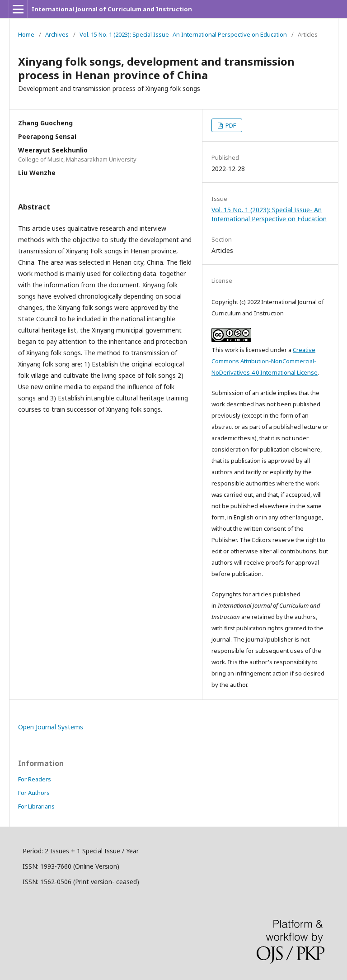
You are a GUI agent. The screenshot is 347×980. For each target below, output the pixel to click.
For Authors (34, 793)
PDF (230, 125)
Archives (57, 34)
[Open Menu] (18, 9)
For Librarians (36, 806)
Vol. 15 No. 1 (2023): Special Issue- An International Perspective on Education (183, 34)
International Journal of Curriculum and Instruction (112, 9)
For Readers (34, 779)
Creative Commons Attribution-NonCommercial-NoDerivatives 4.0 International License (264, 361)
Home (26, 34)
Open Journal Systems (50, 727)
